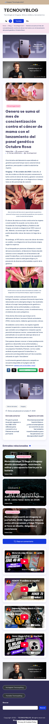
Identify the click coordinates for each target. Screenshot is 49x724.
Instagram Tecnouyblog (15, 687)
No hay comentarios (15, 153)
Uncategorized (13, 106)
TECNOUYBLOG (21, 10)
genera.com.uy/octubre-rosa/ (24, 365)
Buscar (5, 703)
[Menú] (27, 21)
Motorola (10, 456)
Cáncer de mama (12, 406)
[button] (18, 21)
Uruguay (23, 406)
